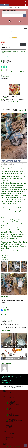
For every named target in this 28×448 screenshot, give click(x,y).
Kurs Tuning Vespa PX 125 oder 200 (11, 346)
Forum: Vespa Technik (10, 397)
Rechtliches (5, 431)
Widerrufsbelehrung (9, 436)
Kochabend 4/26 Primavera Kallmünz (10, 96)
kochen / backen (9, 425)
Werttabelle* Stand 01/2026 (14, 404)
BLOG (4, 396)
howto (10, 407)
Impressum (5, 443)
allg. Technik (11, 413)
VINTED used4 (5, 63)
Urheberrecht (8, 440)
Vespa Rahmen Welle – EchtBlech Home (12, 302)
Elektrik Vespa (11, 410)
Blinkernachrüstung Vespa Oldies (11, 358)
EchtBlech (5, 391)
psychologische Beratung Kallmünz (9, 59)
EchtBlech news (13, 163)
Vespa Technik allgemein (10, 164)
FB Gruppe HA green (7, 62)
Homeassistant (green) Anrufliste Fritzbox (15, 326)
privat (4, 424)
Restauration (3, 321)
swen (7, 163)
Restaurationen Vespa (13, 406)
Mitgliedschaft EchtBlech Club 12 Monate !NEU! (15, 395)
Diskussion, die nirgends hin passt (15, 420)
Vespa (8, 321)
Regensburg (21, 320)
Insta (3, 65)
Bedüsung (11, 403)
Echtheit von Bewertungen (11, 442)
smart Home (8, 430)
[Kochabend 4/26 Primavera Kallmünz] (14, 89)
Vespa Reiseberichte (13, 400)
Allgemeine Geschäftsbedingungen (13, 433)
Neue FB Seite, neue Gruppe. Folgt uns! (12, 324)
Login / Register (4, 5)
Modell (13, 320)
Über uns (7, 439)
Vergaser (10, 408)
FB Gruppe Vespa (6, 60)
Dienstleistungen (12, 401)
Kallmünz (7, 428)
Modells (4, 390)
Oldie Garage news (23, 163)
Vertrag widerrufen (6, 444)
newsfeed (18, 163)
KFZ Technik (8, 427)
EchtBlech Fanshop (9, 393)
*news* (4, 422)
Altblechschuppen (12, 419)
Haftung (7, 438)
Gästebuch (5, 67)
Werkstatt (11, 321)
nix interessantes (9, 426)
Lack (9, 409)
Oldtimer (16, 320)
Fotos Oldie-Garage (12, 414)
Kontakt (7, 432)
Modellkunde (11, 418)
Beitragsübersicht (9, 421)
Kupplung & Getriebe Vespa (14, 415)
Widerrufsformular (9, 434)
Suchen (22, 44)
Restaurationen (3, 164)
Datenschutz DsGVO (10, 437)
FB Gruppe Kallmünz (7, 61)
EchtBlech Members (10, 392)
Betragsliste (5, 66)
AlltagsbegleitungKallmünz (6, 57)
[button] (4, 266)
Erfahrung (9, 320)
